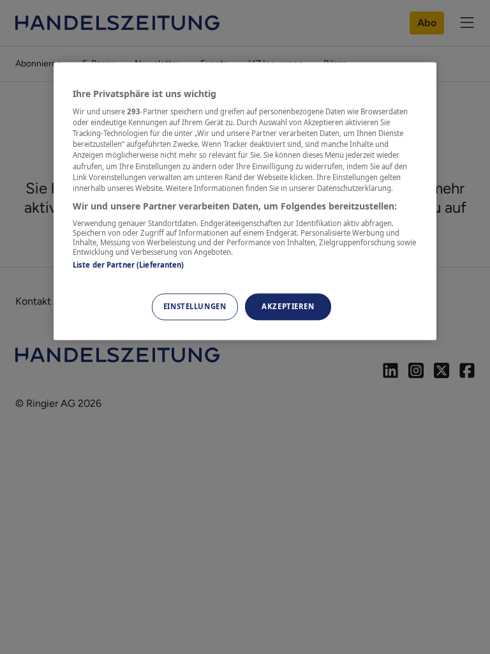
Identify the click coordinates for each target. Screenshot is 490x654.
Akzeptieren (288, 306)
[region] (245, 201)
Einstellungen (194, 306)
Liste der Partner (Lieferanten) (128, 265)
